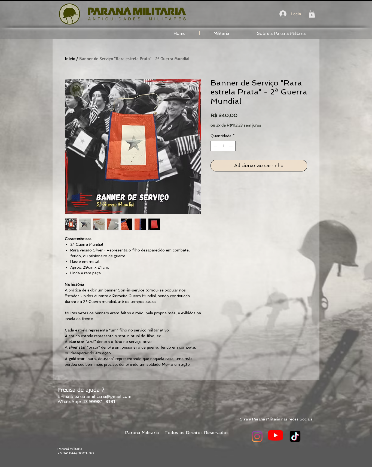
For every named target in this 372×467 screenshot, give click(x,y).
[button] (312, 14)
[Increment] (231, 146)
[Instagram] (257, 436)
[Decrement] (214, 146)
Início (70, 59)
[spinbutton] (223, 146)
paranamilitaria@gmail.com (102, 396)
